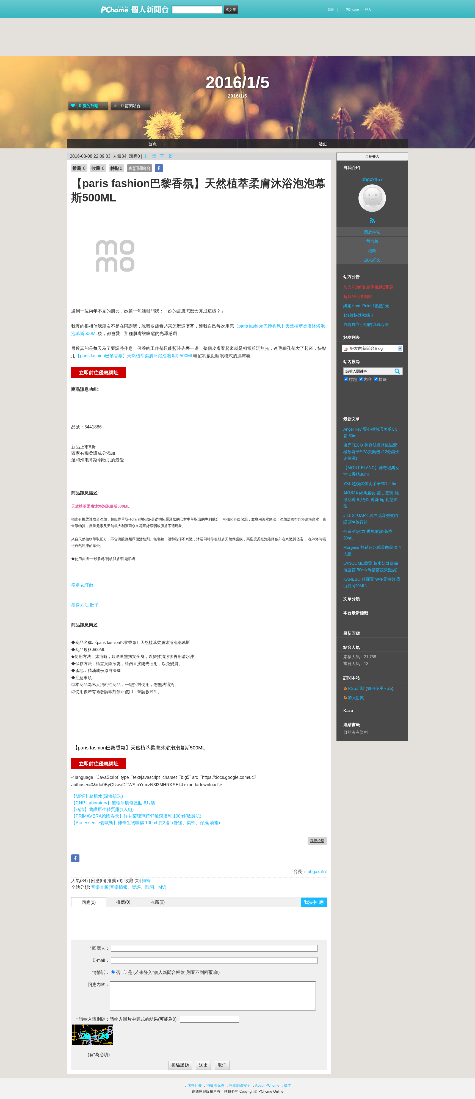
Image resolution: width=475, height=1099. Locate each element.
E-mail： (101, 960)
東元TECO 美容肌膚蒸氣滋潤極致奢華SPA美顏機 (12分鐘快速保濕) (371, 452)
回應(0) (89, 902)
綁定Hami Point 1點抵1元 (366, 305)
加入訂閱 (356, 697)
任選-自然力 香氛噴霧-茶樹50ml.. (368, 534)
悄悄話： (101, 972)
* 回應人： (99, 948)
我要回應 (314, 902)
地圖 (372, 250)
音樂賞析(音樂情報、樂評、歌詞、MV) (128, 887)
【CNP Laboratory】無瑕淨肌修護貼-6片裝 (113, 803)
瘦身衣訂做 (82, 585)
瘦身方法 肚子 (85, 605)
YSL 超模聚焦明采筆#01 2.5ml (370, 483)
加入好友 (372, 260)
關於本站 (372, 231)
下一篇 (166, 156)
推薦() (123, 902)
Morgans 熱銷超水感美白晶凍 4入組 (372, 550)
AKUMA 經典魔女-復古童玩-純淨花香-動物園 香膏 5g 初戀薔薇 (371, 499)
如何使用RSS (379, 688)
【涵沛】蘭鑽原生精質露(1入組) (102, 809)
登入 (368, 10)
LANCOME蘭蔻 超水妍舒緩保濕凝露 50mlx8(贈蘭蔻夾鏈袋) (370, 566)
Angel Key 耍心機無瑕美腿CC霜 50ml (370, 432)
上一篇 (149, 156)
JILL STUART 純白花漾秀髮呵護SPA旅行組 (370, 518)
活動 (323, 144)
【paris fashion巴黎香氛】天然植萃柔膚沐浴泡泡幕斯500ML (134, 355)
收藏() (158, 902)
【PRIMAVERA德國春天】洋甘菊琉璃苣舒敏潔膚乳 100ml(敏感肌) (136, 816)
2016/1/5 (237, 82)
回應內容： (99, 984)
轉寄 (146, 880)
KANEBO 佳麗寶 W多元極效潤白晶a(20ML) (371, 582)
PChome (352, 10)
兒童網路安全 (239, 1085)
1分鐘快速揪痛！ (358, 315)
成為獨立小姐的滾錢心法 (366, 324)
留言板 (372, 241)
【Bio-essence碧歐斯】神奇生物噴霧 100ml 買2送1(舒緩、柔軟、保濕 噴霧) (145, 822)
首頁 (152, 144)
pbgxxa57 (316, 871)
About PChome (267, 1085)
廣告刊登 (194, 1085)
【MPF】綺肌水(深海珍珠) (97, 796)
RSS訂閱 (356, 688)
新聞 (331, 10)
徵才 (287, 1085)
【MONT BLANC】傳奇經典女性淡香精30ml (371, 471)
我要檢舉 (317, 841)
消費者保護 (215, 1085)
